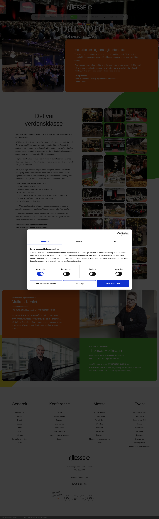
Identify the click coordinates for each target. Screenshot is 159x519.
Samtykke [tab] (45, 241)
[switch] (66, 274)
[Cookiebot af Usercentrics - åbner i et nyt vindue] (119, 233)
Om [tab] (114, 241)
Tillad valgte (79, 283)
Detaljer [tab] (79, 241)
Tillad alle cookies (113, 283)
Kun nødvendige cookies (46, 283)
